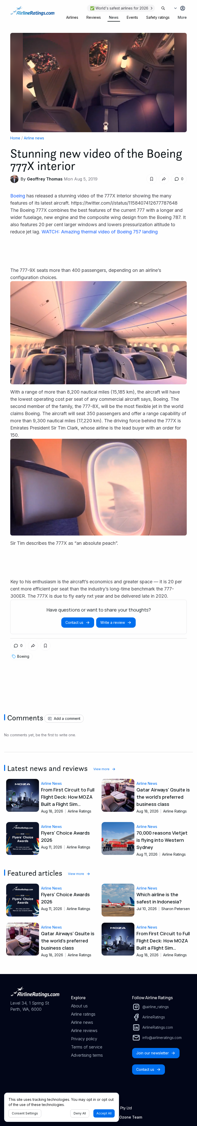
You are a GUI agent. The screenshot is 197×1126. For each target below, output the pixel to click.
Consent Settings (25, 1113)
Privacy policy (84, 1038)
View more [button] (101, 769)
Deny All (80, 1113)
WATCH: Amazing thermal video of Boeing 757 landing (100, 231)
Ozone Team (130, 1117)
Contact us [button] (74, 622)
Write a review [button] (112, 622)
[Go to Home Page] (32, 13)
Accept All (104, 1113)
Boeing (17, 195)
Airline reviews (84, 1030)
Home (15, 138)
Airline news (34, 138)
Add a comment (67, 718)
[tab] (72, 17)
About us (79, 1005)
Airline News (51, 783)
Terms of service (86, 1046)
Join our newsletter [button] (152, 1053)
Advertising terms (87, 1055)
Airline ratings (83, 1014)
